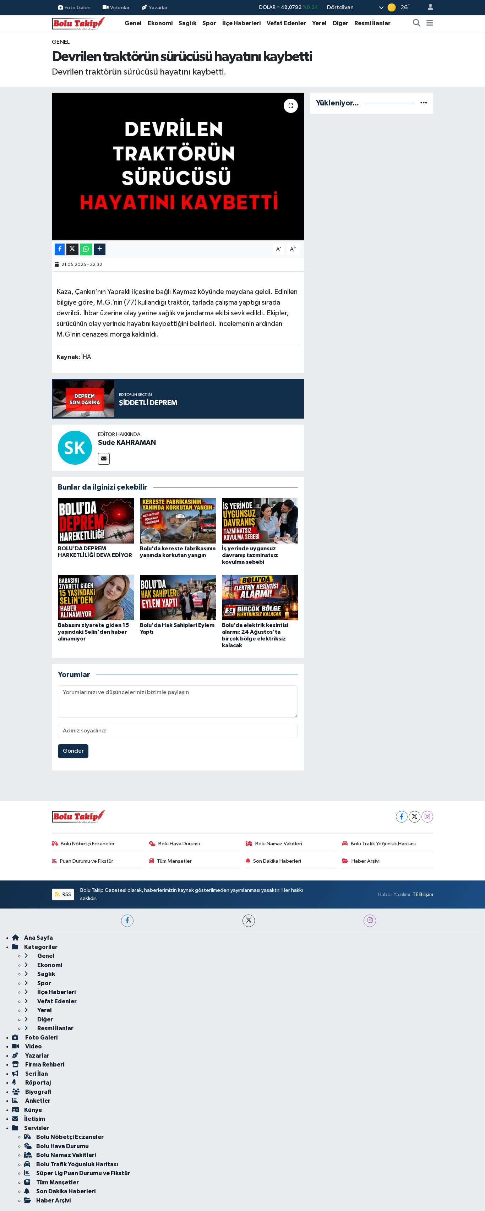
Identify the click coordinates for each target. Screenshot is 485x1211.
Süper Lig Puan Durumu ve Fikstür (83, 1173)
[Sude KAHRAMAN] (75, 447)
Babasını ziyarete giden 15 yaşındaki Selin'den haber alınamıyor (93, 632)
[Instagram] (427, 817)
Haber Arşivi (366, 861)
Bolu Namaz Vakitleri (278, 843)
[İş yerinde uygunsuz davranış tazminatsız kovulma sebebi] (260, 521)
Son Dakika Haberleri (277, 861)
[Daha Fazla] (99, 249)
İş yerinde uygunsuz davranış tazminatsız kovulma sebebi (250, 555)
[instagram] (370, 921)
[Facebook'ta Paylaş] (60, 249)
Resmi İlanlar (372, 23)
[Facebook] (402, 817)
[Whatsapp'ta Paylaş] (86, 249)
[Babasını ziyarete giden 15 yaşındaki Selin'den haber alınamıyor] (96, 597)
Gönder (73, 751)
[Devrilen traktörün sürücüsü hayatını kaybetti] (178, 166)
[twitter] (249, 921)
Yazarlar (158, 7)
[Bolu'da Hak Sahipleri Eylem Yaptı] (178, 597)
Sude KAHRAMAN (127, 442)
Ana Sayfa (38, 938)
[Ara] (417, 23)
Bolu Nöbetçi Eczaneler (88, 843)
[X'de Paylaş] (72, 249)
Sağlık (187, 23)
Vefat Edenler (286, 23)
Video (33, 1046)
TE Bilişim (423, 894)
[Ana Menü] (429, 23)
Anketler (37, 1101)
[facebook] (127, 921)
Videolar (120, 7)
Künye (33, 1110)
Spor (209, 23)
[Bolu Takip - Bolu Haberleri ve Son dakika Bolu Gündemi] (78, 23)
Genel (133, 23)
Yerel (319, 23)
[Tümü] (423, 103)
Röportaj (37, 1083)
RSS (66, 894)
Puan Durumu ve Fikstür (86, 861)
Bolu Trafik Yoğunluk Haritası (383, 843)
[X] (414, 817)
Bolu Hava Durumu (179, 843)
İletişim (34, 1119)
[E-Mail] (104, 459)
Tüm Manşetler (174, 861)
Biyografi (37, 1092)
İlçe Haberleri (241, 23)
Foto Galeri (78, 7)
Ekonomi (160, 23)
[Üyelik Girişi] (427, 7)
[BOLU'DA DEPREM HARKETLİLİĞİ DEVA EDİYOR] (96, 521)
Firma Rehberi (44, 1065)
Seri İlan (36, 1074)
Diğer (340, 23)
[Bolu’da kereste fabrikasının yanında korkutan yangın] (178, 521)
